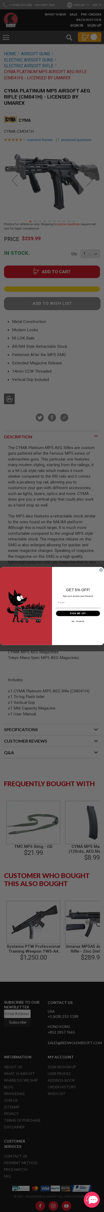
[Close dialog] (101, 570)
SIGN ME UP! (78, 613)
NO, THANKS (78, 621)
